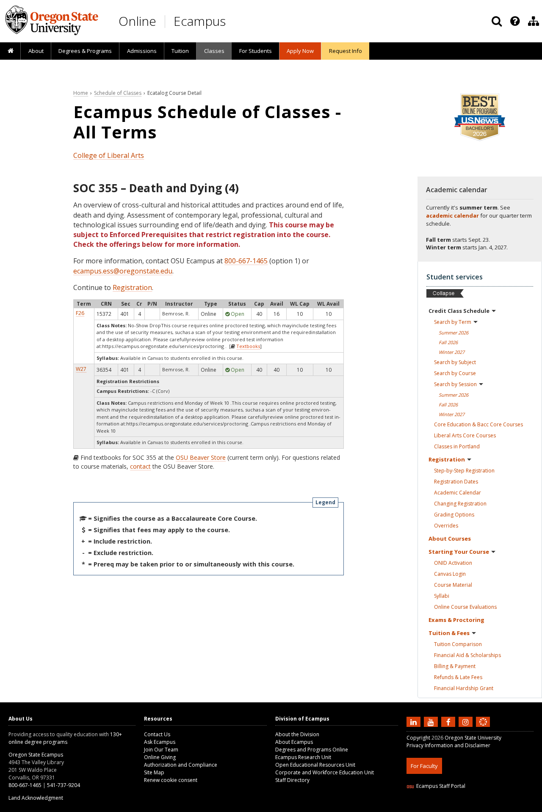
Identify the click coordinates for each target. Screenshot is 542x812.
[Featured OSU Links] (515, 21)
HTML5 (453, 806)
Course (453, 584)
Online (137, 21)
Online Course (465, 606)
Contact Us (157, 734)
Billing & (455, 666)
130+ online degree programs (65, 738)
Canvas (450, 573)
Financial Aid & (467, 655)
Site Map (154, 772)
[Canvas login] (483, 729)
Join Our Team (161, 749)
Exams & (456, 620)
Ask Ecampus (159, 742)
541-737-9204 (63, 785)
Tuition (180, 51)
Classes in (457, 446)
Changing (460, 503)
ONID (453, 562)
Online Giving (160, 757)
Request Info (345, 51)
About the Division (297, 734)
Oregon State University (473, 737)
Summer (453, 332)
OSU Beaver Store (201, 457)
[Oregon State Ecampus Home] (166, 21)
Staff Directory (292, 780)
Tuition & (449, 633)
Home (80, 93)
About (36, 51)
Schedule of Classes (117, 93)
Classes (214, 51)
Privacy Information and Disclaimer (448, 745)
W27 (81, 369)
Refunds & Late (458, 677)
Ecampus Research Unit (303, 757)
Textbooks (248, 346)
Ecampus (200, 21)
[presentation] (514, 21)
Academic (457, 492)
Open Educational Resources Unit (315, 764)
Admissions (142, 51)
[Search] (497, 21)
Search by (452, 322)
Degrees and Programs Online (311, 749)
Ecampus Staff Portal (440, 786)
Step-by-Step (464, 470)
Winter (452, 352)
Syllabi (441, 595)
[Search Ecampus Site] (497, 21)
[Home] (10, 51)
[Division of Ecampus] (533, 21)
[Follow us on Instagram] (467, 722)
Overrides (446, 525)
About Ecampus (294, 742)
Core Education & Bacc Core (478, 424)
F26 (80, 313)
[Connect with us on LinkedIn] (414, 722)
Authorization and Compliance (180, 764)
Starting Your (459, 551)
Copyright (418, 737)
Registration (132, 287)
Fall (448, 342)
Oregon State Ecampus (35, 754)
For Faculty (424, 766)
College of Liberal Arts (108, 155)
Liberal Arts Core (465, 435)
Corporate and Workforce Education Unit (324, 772)
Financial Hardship (463, 688)
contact (140, 466)
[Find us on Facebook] (449, 722)
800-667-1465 (246, 260)
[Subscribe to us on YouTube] (432, 722)
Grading (454, 514)
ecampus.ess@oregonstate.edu (122, 271)
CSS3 (473, 806)
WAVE (491, 806)
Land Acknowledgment (35, 797)
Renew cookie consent (170, 780)
